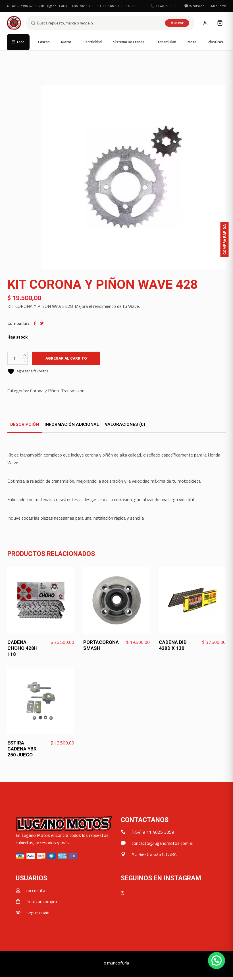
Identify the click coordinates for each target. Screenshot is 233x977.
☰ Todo (18, 42)
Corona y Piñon (44, 390)
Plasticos (215, 42)
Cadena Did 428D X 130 (173, 645)
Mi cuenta (218, 6)
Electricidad (92, 42)
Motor (66, 42)
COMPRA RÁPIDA (224, 239)
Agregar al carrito (66, 358)
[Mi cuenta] (205, 23)
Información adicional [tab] (72, 424)
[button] (216, 960)
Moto (192, 42)
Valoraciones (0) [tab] (125, 424)
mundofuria (118, 962)
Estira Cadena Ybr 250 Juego (22, 749)
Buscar (177, 23)
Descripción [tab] (24, 424)
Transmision (166, 42)
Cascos (44, 42)
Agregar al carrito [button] (53, 642)
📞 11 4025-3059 (164, 6)
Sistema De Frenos (128, 42)
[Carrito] (220, 23)
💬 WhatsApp (194, 6)
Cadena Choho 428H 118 (22, 648)
